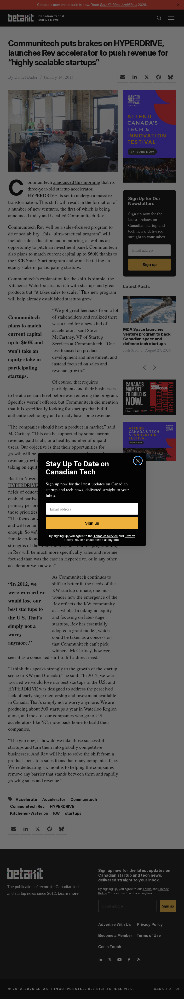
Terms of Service (105, 536)
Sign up (92, 523)
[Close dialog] (138, 460)
